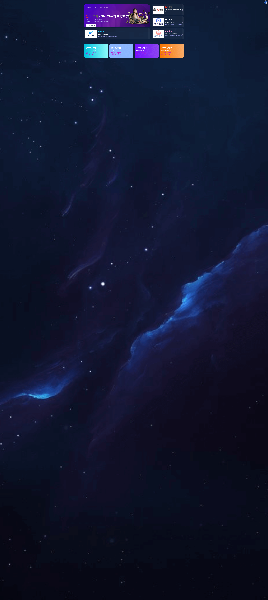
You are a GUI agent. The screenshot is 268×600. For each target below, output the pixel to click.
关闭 (266, 2)
